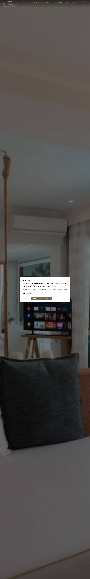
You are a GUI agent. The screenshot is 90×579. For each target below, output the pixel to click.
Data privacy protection (57, 286)
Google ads (40, 289)
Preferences (60, 289)
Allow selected (37, 298)
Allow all (47, 298)
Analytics (50, 289)
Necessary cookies (27, 289)
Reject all (26, 298)
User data (25, 293)
